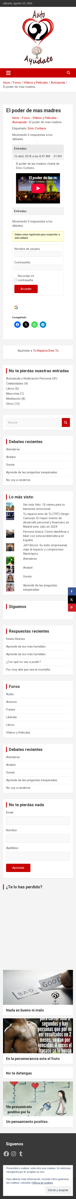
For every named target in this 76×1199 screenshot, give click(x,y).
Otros (10, 404)
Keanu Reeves (15, 639)
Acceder (26, 289)
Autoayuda (19, 122)
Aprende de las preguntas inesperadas (31, 472)
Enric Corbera (37, 128)
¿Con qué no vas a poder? (23, 662)
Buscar (66, 422)
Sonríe (10, 464)
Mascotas (12, 393)
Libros (10, 388)
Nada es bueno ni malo (25, 1010)
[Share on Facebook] (72, 591)
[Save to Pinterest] (72, 608)
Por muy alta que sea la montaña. (28, 669)
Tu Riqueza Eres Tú (45, 350)
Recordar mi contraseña (26, 278)
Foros (26, 118)
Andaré (11, 457)
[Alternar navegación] (8, 73)
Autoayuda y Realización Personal (28, 378)
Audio (10, 694)
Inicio (15, 118)
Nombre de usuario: (27, 249)
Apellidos (12, 848)
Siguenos (17, 606)
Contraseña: (22, 262)
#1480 (58, 156)
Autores (11, 702)
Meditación (13, 398)
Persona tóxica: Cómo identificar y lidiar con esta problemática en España (46, 536)
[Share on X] (72, 599)
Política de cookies (42, 1182)
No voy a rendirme (18, 480)
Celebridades (14, 383)
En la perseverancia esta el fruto (33, 1058)
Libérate (11, 717)
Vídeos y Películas (44, 118)
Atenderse (13, 449)
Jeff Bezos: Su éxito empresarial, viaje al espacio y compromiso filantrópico (45, 549)
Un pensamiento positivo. (27, 1121)
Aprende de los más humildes (26, 646)
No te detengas (19, 1073)
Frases (10, 709)
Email (9, 812)
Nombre (11, 830)
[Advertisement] (38, 930)
